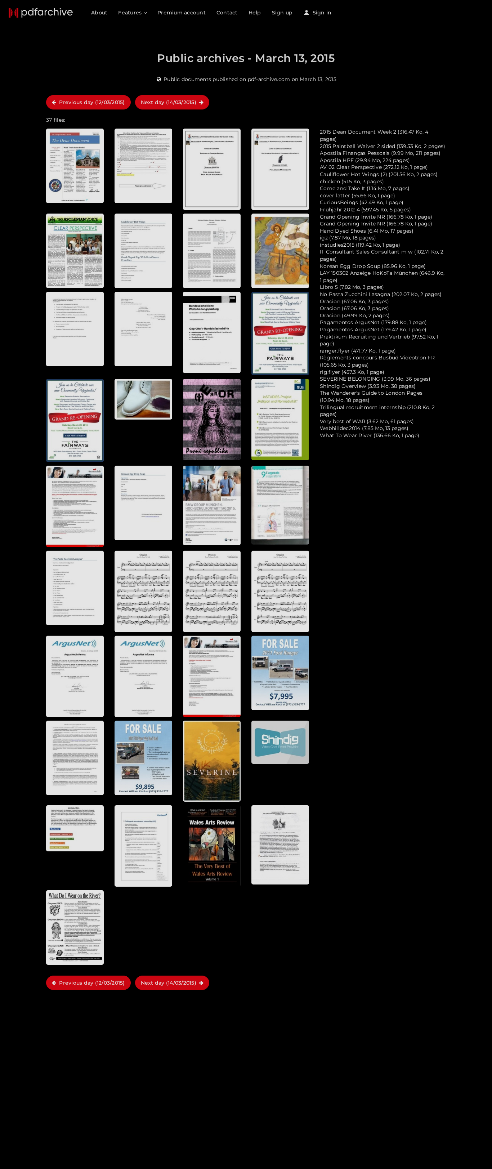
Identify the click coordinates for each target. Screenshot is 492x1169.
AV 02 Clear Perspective (351, 167)
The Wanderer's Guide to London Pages (371, 393)
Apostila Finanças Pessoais (355, 153)
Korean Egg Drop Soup (350, 266)
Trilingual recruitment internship (363, 407)
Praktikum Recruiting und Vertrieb (365, 336)
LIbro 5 (329, 287)
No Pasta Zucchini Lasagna (355, 294)
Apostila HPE (337, 160)
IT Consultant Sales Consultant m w (366, 251)
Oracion (330, 301)
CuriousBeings (339, 202)
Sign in (321, 12)
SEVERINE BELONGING (350, 379)
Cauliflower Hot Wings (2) (353, 174)
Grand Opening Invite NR (352, 217)
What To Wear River (346, 435)
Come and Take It (342, 188)
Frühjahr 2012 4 (340, 209)
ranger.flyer (335, 351)
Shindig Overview (343, 386)
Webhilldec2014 (340, 428)
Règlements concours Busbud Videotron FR (377, 357)
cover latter (335, 195)
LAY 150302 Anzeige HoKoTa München (369, 273)
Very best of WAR (342, 421)
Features (130, 12)
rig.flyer (330, 372)
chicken (330, 181)
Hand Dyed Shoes (343, 231)
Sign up (282, 12)
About (99, 12)
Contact (227, 12)
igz (324, 237)
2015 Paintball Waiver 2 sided (357, 146)
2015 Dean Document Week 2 (358, 132)
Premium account (181, 12)
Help (255, 12)
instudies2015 (337, 245)
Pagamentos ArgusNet (350, 322)
